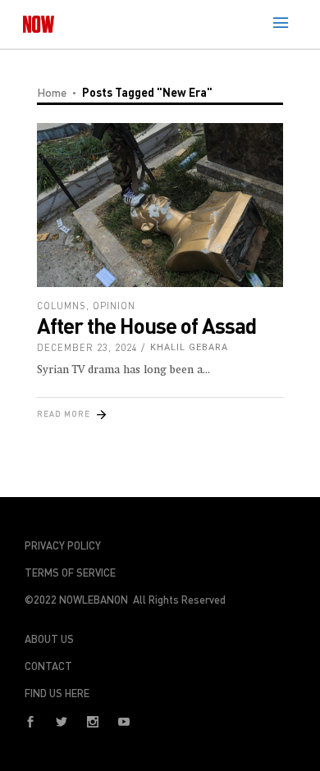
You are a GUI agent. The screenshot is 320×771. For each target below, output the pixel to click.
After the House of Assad (146, 325)
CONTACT (48, 666)
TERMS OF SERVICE (70, 572)
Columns (61, 305)
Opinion (114, 305)
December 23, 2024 (87, 347)
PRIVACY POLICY (63, 545)
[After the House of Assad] (160, 205)
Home (51, 92)
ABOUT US (49, 639)
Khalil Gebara (189, 347)
